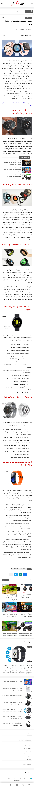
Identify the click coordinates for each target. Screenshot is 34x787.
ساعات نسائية (27, 751)
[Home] (29, 785)
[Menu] (17, 785)
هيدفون (29, 756)
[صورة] (28, 682)
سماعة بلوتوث (27, 753)
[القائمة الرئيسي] (32, 3)
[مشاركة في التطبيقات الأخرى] (11, 574)
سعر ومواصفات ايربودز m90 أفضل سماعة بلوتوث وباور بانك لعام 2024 (13, 717)
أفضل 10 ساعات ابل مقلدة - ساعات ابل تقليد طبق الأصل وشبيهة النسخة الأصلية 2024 (18, 667)
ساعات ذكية (28, 745)
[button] (25, 574)
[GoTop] (5, 785)
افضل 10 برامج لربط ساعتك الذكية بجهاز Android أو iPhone (13, 682)
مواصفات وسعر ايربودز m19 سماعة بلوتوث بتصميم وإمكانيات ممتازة (13, 703)
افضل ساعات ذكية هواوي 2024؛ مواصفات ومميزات (13, 177)
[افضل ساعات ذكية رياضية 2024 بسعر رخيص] (26, 170)
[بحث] (2, 3)
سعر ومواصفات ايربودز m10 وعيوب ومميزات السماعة (12, 696)
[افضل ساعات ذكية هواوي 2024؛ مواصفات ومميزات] (26, 177)
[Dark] (11, 785)
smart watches (14, 568)
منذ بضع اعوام (17, 160)
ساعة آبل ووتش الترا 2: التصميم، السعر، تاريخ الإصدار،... (12, 163)
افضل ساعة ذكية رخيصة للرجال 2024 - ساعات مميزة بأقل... (25, 598)
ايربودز (29, 737)
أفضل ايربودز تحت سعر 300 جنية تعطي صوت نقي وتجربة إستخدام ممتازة (12, 689)
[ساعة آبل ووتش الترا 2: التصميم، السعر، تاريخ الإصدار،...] (26, 163)
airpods (29, 759)
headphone (28, 762)
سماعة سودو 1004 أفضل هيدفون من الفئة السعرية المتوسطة (13, 724)
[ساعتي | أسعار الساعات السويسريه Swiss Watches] (17, 3)
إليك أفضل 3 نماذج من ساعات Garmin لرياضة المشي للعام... (10, 598)
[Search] (23, 785)
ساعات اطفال (27, 742)
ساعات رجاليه (28, 17)
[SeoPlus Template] (31, 779)
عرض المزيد (5, 580)
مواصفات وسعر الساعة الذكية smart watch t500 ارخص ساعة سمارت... (12, 11)
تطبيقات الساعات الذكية (25, 740)
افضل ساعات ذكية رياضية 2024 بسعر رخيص (10, 615)
